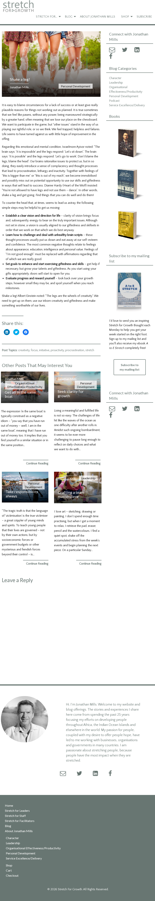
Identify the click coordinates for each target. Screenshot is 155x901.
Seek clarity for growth (71, 393)
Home (9, 805)
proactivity (57, 350)
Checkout (12, 875)
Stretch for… (46, 16)
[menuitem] (47, 16)
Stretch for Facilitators (19, 820)
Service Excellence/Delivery (127, 105)
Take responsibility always (22, 493)
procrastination (74, 350)
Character (115, 78)
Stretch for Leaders (17, 810)
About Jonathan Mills (97, 16)
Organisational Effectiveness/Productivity (24, 385)
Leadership (88, 478)
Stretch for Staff (15, 815)
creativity (23, 350)
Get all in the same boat (20, 394)
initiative (44, 350)
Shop (125, 16)
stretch (89, 350)
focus (34, 350)
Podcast (114, 100)
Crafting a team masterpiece (71, 494)
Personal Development (75, 86)
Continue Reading (37, 463)
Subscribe (144, 16)
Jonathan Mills (19, 87)
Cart (9, 870)
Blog (68, 16)
